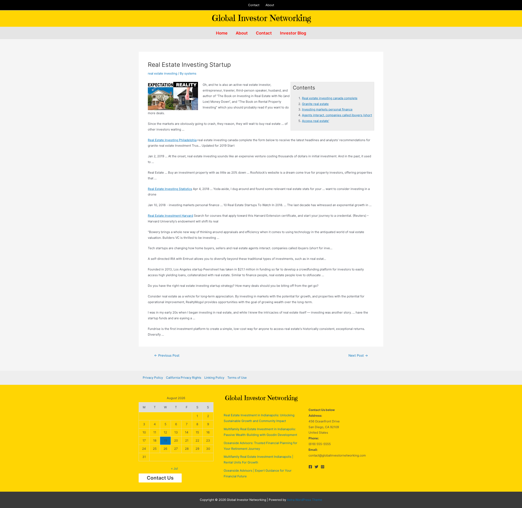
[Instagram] (322, 467)
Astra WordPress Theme (304, 500)
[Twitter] (316, 467)
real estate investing (162, 73)
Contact (253, 5)
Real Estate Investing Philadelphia (172, 140)
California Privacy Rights (183, 378)
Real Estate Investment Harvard (170, 216)
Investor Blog (293, 33)
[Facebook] (310, 467)
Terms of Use (237, 378)
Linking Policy (214, 378)
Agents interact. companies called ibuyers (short (337, 115)
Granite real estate (315, 104)
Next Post (358, 355)
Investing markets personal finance (327, 109)
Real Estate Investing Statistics (170, 189)
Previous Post (166, 355)
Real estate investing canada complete (329, 98)
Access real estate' (315, 121)
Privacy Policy (153, 378)
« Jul (174, 468)
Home (222, 33)
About (269, 5)
